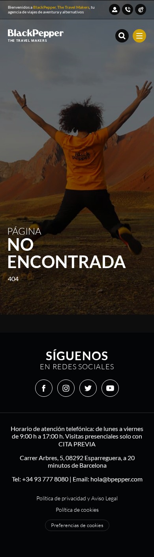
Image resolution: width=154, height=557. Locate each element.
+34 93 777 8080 (45, 479)
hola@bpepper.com (116, 479)
